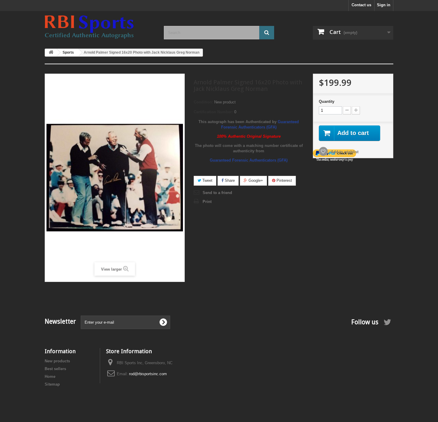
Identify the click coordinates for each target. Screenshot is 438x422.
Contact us (361, 5)
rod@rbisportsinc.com (148, 374)
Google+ (255, 180)
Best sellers (55, 369)
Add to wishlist (344, 152)
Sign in (383, 5)
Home (50, 376)
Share (229, 180)
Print (207, 201)
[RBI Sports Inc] (100, 27)
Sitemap (52, 384)
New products (57, 361)
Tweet (206, 180)
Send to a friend (217, 192)
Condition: (203, 102)
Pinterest (283, 180)
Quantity (326, 101)
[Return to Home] (51, 52)
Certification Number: (213, 112)
